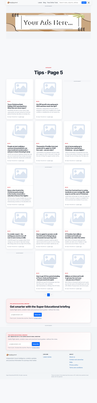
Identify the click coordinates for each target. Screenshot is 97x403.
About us (72, 357)
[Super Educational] (13, 2)
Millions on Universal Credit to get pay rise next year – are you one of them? (74, 278)
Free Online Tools (52, 2)
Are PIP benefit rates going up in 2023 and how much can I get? (47, 105)
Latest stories (47, 357)
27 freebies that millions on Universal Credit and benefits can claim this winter (75, 236)
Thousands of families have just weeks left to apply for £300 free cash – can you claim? (47, 148)
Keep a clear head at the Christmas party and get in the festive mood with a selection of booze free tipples (18, 193)
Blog (44, 2)
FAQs (71, 362)
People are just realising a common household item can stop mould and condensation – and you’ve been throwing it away (19, 149)
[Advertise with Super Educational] (48, 22)
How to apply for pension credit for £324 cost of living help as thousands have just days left (46, 236)
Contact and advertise (76, 359)
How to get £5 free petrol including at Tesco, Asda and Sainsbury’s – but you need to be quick (48, 278)
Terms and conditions (76, 367)
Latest (40, 2)
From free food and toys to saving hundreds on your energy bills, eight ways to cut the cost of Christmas (77, 192)
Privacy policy (73, 365)
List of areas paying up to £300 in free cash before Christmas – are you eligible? (74, 148)
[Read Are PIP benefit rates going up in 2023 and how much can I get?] (48, 89)
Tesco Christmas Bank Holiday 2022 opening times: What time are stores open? (17, 106)
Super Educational (13, 116)
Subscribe (38, 314)
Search (84, 2)
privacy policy (37, 318)
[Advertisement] (48, 50)
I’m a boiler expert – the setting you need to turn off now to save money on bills (17, 236)
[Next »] (51, 294)
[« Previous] (45, 294)
